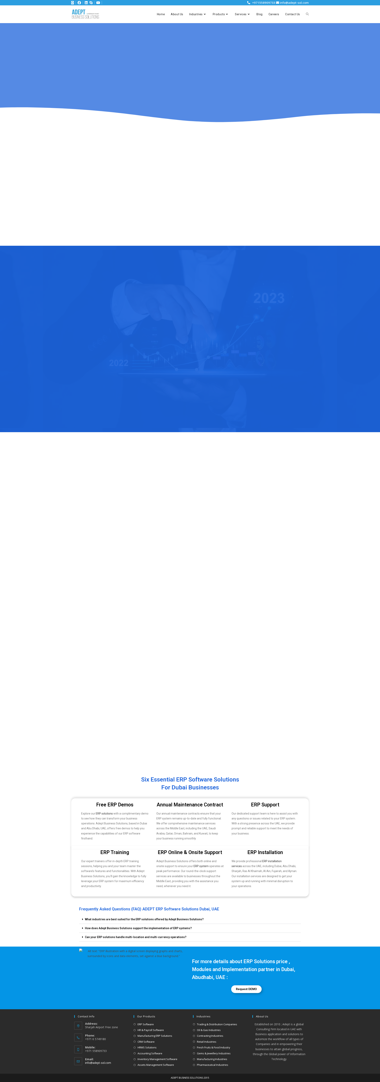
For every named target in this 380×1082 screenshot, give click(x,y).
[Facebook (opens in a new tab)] (77, 3)
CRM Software (146, 1041)
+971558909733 (263, 3)
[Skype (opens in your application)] (90, 3)
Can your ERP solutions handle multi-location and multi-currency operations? (135, 937)
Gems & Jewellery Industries (214, 1053)
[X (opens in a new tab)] (72, 3)
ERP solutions (104, 813)
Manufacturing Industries (212, 1059)
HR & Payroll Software (151, 1030)
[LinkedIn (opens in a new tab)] (84, 3)
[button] (190, 919)
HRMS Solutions (147, 1047)
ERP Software (146, 1024)
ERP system (201, 866)
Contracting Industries (210, 1036)
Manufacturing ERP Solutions (155, 1036)
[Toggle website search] (307, 14)
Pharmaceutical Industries (212, 1065)
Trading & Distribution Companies (217, 1024)
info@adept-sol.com (294, 3)
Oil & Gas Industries (209, 1030)
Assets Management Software (156, 1065)
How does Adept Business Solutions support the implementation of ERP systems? (138, 928)
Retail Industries (206, 1041)
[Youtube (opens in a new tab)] (97, 3)
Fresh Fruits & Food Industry (213, 1047)
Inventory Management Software (157, 1059)
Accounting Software (150, 1053)
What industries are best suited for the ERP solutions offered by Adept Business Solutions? (144, 919)
